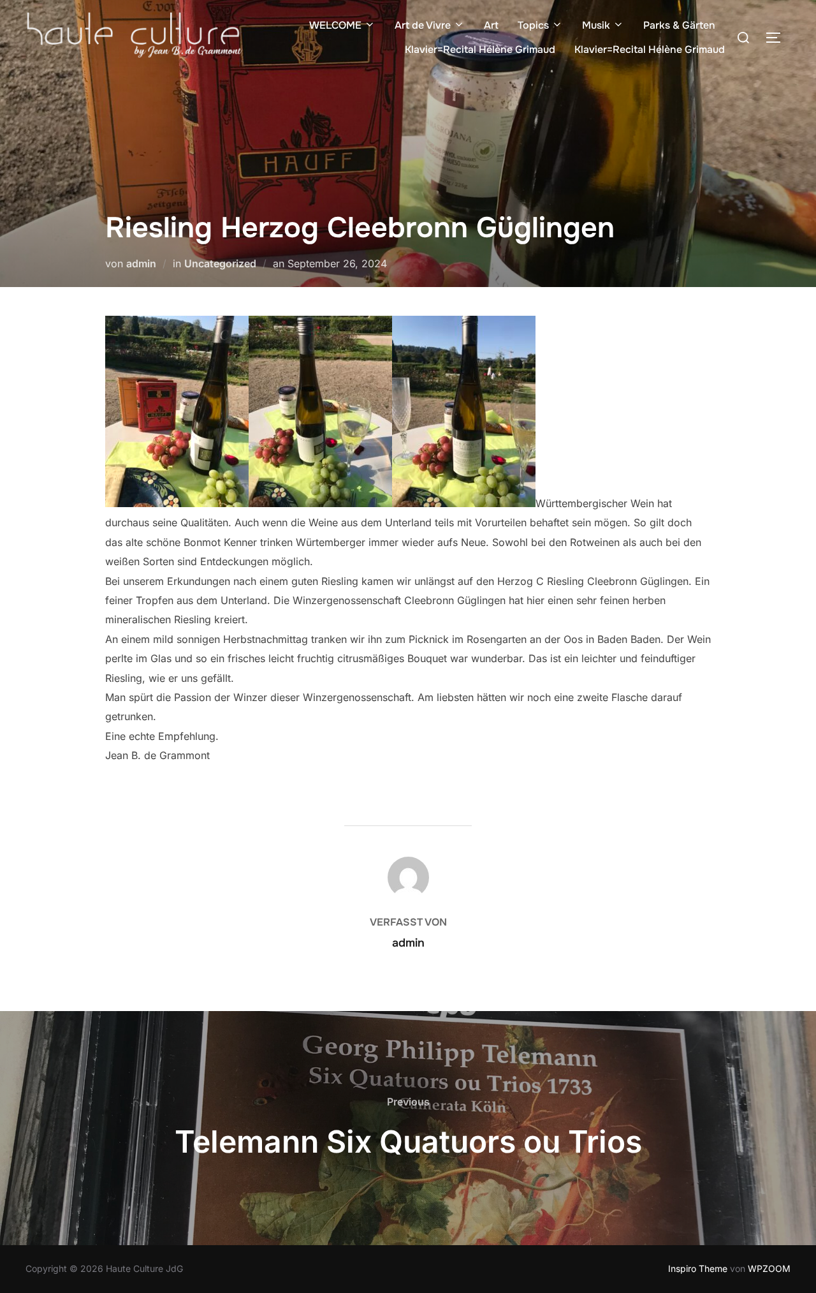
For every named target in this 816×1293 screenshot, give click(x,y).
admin (141, 263)
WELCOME (335, 25)
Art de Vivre (423, 25)
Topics (533, 25)
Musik (596, 25)
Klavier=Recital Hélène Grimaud (480, 49)
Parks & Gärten (679, 25)
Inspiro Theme (697, 1268)
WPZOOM (769, 1268)
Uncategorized (220, 263)
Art (491, 25)
